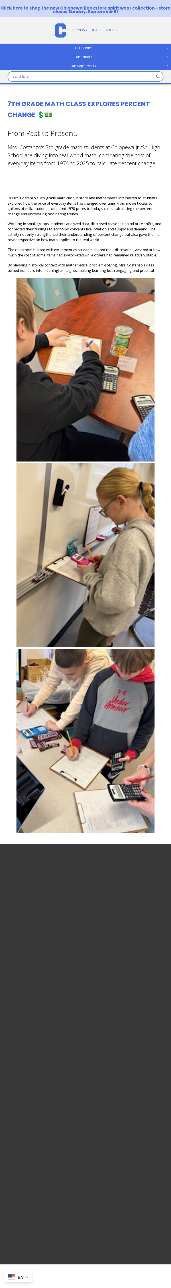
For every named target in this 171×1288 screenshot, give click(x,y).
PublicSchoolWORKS (24, 1228)
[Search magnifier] (158, 76)
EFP (11, 1196)
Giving (13, 1223)
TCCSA (13, 1217)
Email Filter (17, 1169)
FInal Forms (17, 1185)
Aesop (13, 1212)
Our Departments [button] (83, 66)
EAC (11, 1201)
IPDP (12, 1207)
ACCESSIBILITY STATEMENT (38, 970)
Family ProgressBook (25, 1180)
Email (12, 1164)
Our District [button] (83, 48)
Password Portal (21, 1191)
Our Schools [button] (83, 57)
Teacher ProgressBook (27, 1175)
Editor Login (18, 1233)
